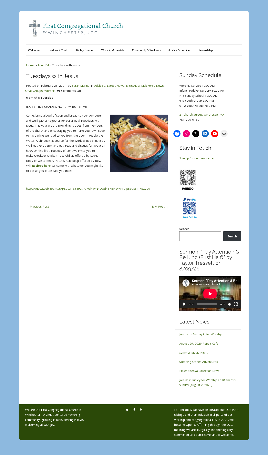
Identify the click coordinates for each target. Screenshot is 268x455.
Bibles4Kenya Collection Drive (199, 371)
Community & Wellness (146, 50)
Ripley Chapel (84, 50)
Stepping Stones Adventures (198, 362)
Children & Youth (57, 50)
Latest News (115, 85)
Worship (50, 91)
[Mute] (230, 304)
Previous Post (37, 206)
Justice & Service (179, 50)
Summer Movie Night (193, 352)
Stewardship (205, 50)
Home (30, 65)
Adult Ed (43, 65)
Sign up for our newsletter (197, 158)
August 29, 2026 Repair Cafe (198, 343)
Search (184, 229)
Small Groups (34, 91)
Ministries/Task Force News (145, 85)
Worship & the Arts (112, 50)
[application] (210, 293)
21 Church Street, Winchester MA (201, 114)
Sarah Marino (80, 85)
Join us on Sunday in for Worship (200, 334)
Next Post (159, 206)
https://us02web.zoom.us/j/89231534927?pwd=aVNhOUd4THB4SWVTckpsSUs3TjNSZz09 (88, 188)
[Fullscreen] (236, 304)
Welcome (34, 50)
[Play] (184, 304)
